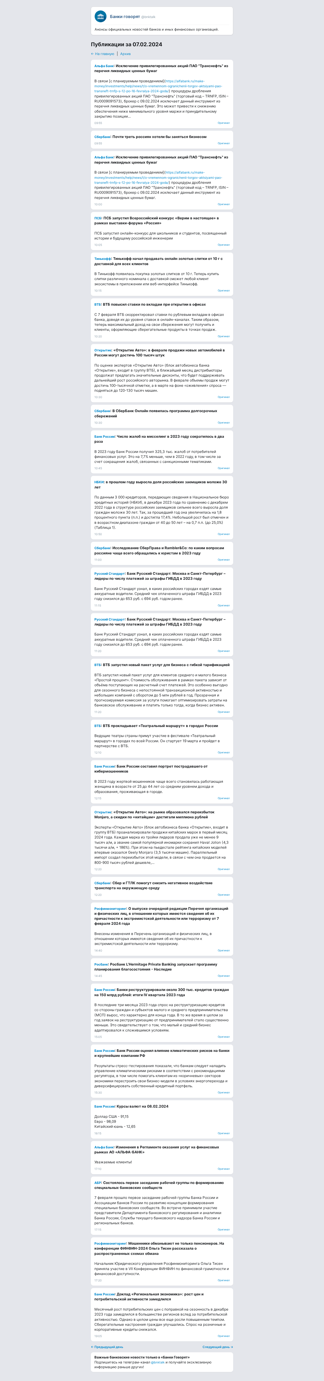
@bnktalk (158, 1362)
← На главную (102, 54)
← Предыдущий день (107, 1347)
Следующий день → (218, 1347)
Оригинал (224, 122)
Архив (125, 54)
